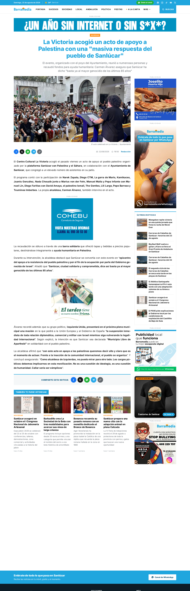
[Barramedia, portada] (24, 9)
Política (106, 9)
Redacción (126, 151)
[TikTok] (166, 3)
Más (146, 9)
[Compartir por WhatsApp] (27, 151)
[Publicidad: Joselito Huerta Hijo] (155, 119)
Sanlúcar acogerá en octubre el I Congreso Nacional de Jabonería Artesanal (26, 422)
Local (79, 9)
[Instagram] (162, 3)
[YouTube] (171, 3)
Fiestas (118, 9)
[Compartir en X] (22, 151)
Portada (40, 9)
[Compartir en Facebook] (16, 151)
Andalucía (92, 9)
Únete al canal (146, 2)
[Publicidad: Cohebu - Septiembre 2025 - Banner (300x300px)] (72, 239)
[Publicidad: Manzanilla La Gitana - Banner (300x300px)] (72, 319)
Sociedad (67, 9)
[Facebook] (158, 3)
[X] (175, 3)
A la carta (134, 9)
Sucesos (53, 9)
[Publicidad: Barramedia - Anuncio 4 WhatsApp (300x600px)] (155, 207)
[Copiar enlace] (39, 151)
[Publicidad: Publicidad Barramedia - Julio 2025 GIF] (155, 370)
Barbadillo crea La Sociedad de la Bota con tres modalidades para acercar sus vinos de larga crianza (57, 424)
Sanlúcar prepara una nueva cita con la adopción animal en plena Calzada (115, 422)
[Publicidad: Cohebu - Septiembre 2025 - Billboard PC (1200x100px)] (95, 30)
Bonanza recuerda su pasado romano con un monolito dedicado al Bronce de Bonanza (86, 422)
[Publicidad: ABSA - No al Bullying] (155, 463)
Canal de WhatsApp (164, 577)
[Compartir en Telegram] (33, 151)
